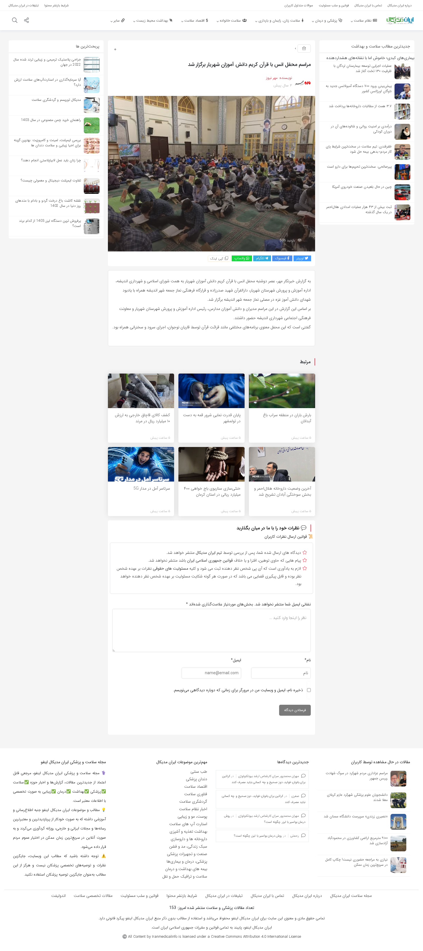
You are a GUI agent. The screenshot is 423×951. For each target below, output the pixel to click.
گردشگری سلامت (193, 801)
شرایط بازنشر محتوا (182, 896)
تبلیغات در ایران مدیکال (224, 896)
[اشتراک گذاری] (26, 21)
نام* (307, 660)
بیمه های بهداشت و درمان (186, 869)
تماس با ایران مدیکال (267, 896)
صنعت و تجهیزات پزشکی (187, 854)
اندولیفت (58, 896)
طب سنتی (198, 771)
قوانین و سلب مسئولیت (140, 896)
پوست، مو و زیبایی (192, 816)
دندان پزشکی (196, 779)
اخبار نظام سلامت (193, 809)
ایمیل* (236, 660)
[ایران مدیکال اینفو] (400, 20)
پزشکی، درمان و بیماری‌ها (187, 861)
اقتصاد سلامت (195, 786)
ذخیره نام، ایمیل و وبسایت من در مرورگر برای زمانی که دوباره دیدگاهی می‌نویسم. (238, 690)
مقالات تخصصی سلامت (93, 896)
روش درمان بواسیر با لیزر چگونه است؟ (258, 835)
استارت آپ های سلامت (188, 824)
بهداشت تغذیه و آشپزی (188, 831)
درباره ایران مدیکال (307, 896)
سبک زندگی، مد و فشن (188, 846)
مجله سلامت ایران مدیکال (351, 896)
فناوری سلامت (195, 794)
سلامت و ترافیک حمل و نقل (184, 876)
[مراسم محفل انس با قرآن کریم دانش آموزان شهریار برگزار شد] (211, 173)
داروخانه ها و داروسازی (189, 839)
